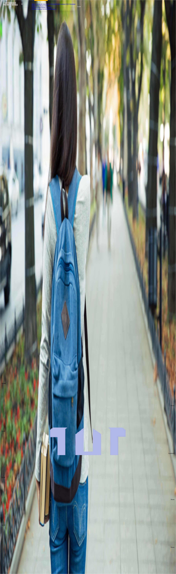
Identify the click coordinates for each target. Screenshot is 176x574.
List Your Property (37, 9)
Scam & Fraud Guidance (58, 4)
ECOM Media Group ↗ (50, 9)
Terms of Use (35, 5)
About (33, 4)
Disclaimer (72, 4)
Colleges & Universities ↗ (43, 4)
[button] (79, 6)
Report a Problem (46, 7)
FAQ (67, 4)
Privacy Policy (44, 5)
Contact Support (36, 7)
